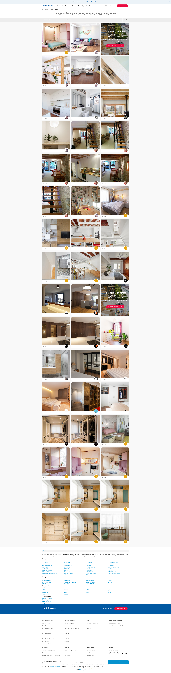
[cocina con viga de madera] (56, 70)
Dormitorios (67, 579)
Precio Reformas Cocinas (47, 636)
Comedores (67, 580)
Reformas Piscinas (68, 573)
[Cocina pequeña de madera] (85, 461)
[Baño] (56, 363)
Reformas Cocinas (112, 571)
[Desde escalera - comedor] (115, 167)
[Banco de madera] (56, 461)
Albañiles (88, 561)
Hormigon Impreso (90, 567)
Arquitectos (45, 562)
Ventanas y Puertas (90, 582)
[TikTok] (126, 653)
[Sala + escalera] (115, 135)
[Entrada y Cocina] (56, 331)
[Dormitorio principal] (115, 265)
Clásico (66, 589)
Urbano (110, 589)
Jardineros (45, 568)
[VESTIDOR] (115, 396)
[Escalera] (115, 233)
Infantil (87, 592)
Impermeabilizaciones (113, 567)
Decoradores (111, 565)
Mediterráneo (111, 588)
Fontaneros (67, 567)
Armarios (110, 561)
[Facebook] (114, 653)
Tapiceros (44, 574)
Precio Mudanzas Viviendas (48, 625)
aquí (80, 669)
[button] (43, 53)
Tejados (66, 574)
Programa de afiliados (91, 655)
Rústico (66, 591)
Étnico (109, 591)
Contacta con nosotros (113, 650)
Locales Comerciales (47, 580)
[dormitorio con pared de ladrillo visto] (115, 429)
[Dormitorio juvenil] (115, 331)
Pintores (110, 570)
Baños (109, 579)
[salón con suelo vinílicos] (85, 70)
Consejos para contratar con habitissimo (51, 655)
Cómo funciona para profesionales (72, 650)
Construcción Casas (91, 564)
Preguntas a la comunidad (92, 623)
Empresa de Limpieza (69, 623)
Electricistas (45, 567)
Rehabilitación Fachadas (114, 573)
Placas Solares (45, 571)
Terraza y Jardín (90, 580)
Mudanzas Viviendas (47, 570)
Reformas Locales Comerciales (49, 573)
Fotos (88, 625)
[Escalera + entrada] (85, 135)
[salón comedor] (85, 200)
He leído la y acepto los (55, 667)
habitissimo (45, 9)
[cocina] (56, 102)
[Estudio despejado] (85, 526)
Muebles (66, 570)
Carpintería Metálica (47, 564)
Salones (44, 579)
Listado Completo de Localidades (116, 625)
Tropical (44, 589)
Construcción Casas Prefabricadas (116, 564)
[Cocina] (85, 331)
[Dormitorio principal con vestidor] (56, 396)
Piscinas (44, 583)
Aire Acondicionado (47, 561)
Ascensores (67, 562)
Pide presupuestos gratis (115, 45)
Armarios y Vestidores (47, 582)
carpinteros (47, 598)
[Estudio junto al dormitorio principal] (85, 396)
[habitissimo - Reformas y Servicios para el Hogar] (49, 6)
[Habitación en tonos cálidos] (115, 200)
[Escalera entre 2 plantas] (56, 200)
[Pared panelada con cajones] (56, 526)
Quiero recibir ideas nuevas (118, 662)
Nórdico (66, 594)
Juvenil (109, 592)
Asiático (88, 588)
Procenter (89, 628)
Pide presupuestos (122, 6)
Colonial (88, 589)
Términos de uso (48, 668)
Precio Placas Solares (46, 633)
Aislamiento (67, 561)
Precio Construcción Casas (48, 628)
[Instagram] (110, 653)
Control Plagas (68, 565)
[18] (85, 102)
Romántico (45, 592)
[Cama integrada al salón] (56, 37)
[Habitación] (56, 265)
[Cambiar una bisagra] (115, 70)
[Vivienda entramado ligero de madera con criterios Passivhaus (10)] (115, 102)
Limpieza (88, 568)
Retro (87, 591)
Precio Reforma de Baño (47, 620)
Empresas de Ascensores (70, 620)
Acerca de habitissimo (91, 650)
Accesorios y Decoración (70, 582)
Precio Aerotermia (46, 623)
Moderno (44, 588)
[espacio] (85, 265)
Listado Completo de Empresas (115, 623)
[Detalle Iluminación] (85, 298)
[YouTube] (122, 653)
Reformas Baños (90, 571)
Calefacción (89, 562)
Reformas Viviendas (91, 573)
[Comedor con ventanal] (115, 526)
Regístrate (44, 652)
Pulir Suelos (67, 571)
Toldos (87, 574)
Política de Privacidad (54, 666)
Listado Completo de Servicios (115, 620)
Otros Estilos (45, 594)
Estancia (46, 19)
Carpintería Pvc (68, 564)
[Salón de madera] (115, 461)
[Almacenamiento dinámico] (56, 233)
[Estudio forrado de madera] (115, 494)
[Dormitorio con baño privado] (115, 363)
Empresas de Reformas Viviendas (72, 628)
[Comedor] (56, 167)
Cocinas (88, 579)
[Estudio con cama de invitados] (85, 494)
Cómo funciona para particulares (49, 650)
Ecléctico (66, 588)
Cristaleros (88, 565)
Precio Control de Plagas (47, 643)
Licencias (66, 568)
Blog (88, 620)
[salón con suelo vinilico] (85, 37)
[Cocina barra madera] (85, 233)
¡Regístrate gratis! (91, 1)
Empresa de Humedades (70, 625)
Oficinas (110, 580)
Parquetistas (89, 570)
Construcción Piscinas (47, 565)
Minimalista (45, 591)
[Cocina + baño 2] (85, 167)
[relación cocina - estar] (56, 298)
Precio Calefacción (46, 641)
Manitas (110, 568)
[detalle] (56, 135)
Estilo (67, 19)
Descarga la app (68, 655)
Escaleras (66, 583)
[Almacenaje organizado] (56, 494)
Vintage (66, 592)
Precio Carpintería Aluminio (48, 638)
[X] (118, 653)
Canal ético (89, 652)
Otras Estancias (90, 583)
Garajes (110, 582)
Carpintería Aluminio (113, 562)
